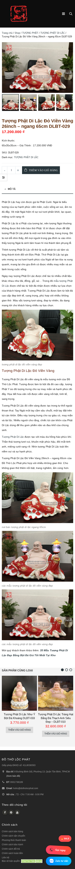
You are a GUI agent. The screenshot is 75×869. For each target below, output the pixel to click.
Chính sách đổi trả (11, 849)
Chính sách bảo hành (12, 844)
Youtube (17, 812)
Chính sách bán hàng (12, 831)
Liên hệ (5, 857)
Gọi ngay (60, 850)
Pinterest (11, 812)
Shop (17, 33)
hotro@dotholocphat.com (25, 788)
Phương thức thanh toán (14, 840)
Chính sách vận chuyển (13, 836)
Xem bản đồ (13, 776)
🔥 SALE (65, 838)
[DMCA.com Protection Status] (32, 861)
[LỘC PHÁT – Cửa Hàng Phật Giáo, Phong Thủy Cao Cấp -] (18, 13)
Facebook (5, 812)
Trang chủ (7, 33)
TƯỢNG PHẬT (30, 33)
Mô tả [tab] (11, 189)
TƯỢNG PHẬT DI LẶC (52, 33)
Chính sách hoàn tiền (12, 853)
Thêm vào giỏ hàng (43, 170)
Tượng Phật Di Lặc (13, 436)
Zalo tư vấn (61, 861)
